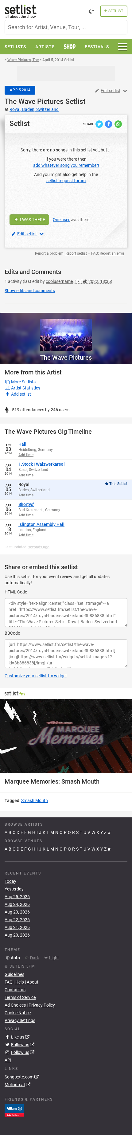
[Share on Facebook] (109, 123)
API (8, 1060)
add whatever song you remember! (66, 165)
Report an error (112, 253)
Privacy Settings (20, 1020)
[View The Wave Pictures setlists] (66, 332)
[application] (66, 736)
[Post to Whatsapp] (118, 123)
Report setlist (76, 253)
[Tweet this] (99, 123)
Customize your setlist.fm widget (36, 675)
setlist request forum (66, 180)
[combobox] (66, 27)
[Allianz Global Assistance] (14, 1109)
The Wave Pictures (34, 101)
